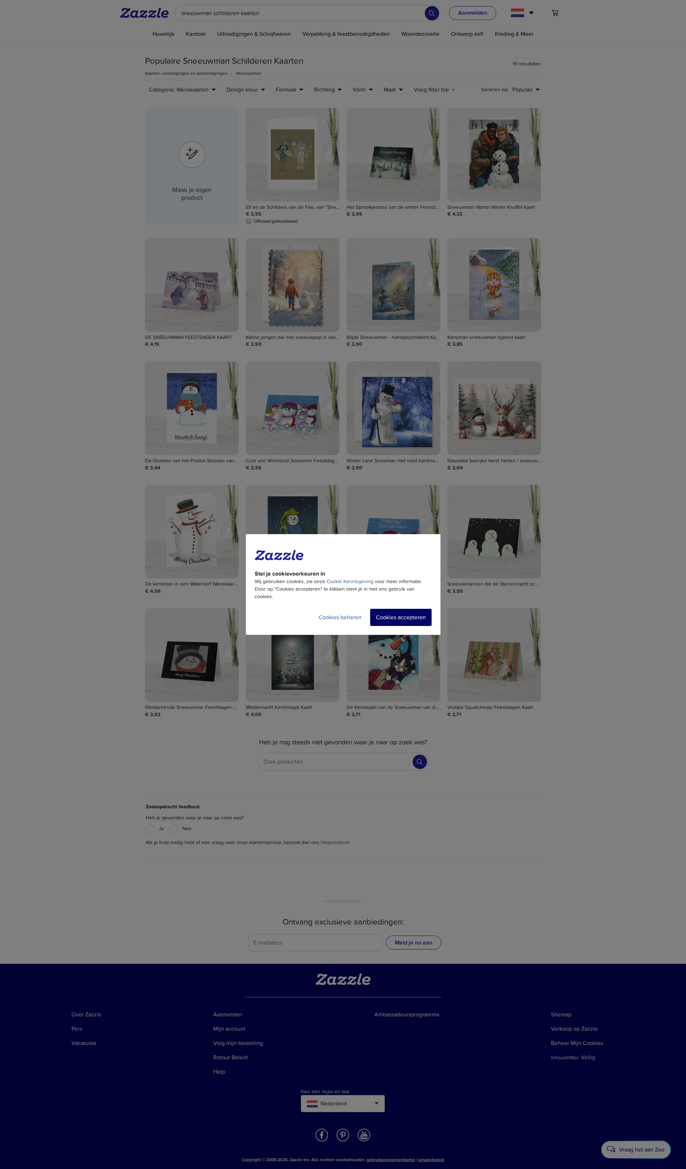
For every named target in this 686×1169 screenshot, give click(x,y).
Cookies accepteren (401, 617)
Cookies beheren (340, 617)
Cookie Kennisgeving (350, 581)
